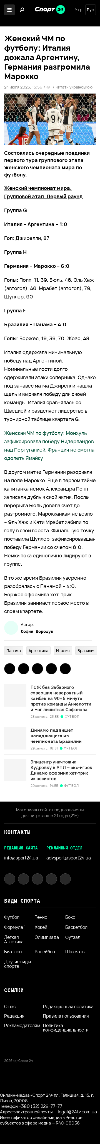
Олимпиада (47, 937)
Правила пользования (66, 1016)
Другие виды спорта (17, 963)
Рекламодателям (22, 1025)
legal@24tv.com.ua (77, 1112)
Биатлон (13, 951)
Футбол (11, 917)
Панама (13, 650)
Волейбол (45, 951)
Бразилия (87, 650)
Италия (63, 650)
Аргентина (38, 650)
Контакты (17, 832)
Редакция (14, 1016)
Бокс (70, 917)
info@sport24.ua (21, 858)
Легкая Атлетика (14, 939)
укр (78, 10)
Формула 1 (15, 927)
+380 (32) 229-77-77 (40, 1106)
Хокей (41, 927)
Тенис (41, 917)
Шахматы (75, 951)
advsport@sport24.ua (68, 858)
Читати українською (74, 87)
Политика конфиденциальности (66, 1027)
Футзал (72, 937)
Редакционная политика (68, 1006)
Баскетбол (76, 927)
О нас (10, 1006)
